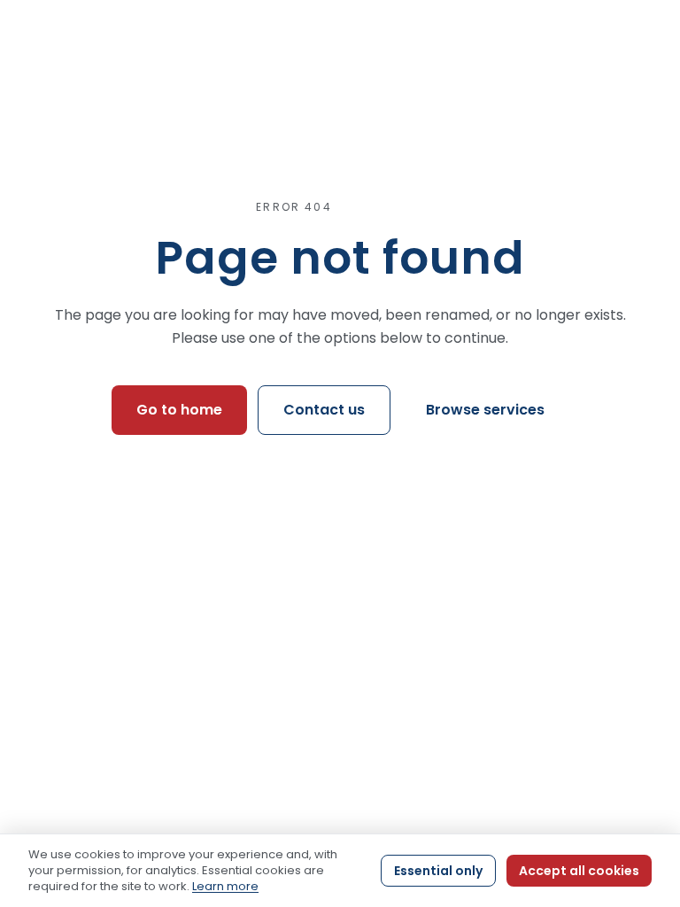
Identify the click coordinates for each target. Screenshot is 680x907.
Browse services (485, 409)
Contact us (324, 409)
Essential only (438, 871)
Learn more (225, 886)
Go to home (179, 409)
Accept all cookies (579, 871)
